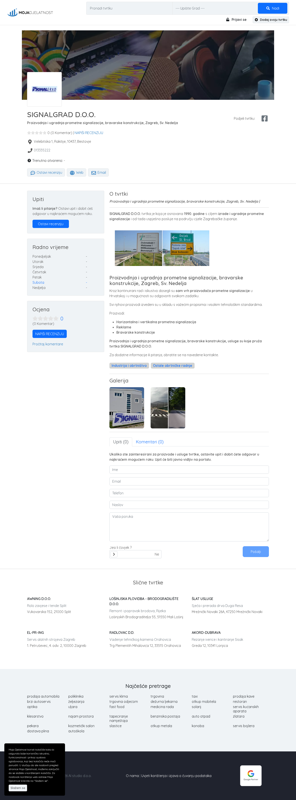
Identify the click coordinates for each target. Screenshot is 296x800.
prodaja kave (243, 696)
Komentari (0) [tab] (150, 441)
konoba (198, 726)
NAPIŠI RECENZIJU (89, 133)
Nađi (275, 8)
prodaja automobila (43, 696)
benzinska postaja (165, 716)
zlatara (238, 716)
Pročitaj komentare (48, 344)
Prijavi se (239, 19)
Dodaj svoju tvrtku (273, 20)
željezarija (76, 701)
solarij (196, 707)
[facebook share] (264, 118)
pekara (33, 726)
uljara (72, 707)
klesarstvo (35, 716)
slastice (115, 726)
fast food (116, 707)
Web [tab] (79, 172)
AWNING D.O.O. (39, 599)
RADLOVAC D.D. (121, 632)
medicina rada (162, 707)
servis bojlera (243, 726)
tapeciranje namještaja (118, 718)
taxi (195, 696)
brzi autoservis (39, 701)
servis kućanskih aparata (246, 709)
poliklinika (75, 696)
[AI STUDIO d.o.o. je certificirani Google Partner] (251, 775)
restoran (240, 701)
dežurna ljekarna (164, 701)
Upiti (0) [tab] (120, 441)
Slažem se (18, 788)
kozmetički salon (81, 726)
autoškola (76, 731)
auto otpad (201, 716)
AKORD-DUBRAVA (206, 632)
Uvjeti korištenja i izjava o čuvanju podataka (176, 776)
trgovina (157, 696)
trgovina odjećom (123, 701)
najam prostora (81, 716)
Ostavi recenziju (49, 172)
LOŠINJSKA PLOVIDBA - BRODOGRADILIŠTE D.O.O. (144, 601)
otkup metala (161, 726)
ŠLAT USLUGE (202, 599)
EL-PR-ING (35, 632)
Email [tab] (101, 172)
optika (32, 707)
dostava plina (38, 731)
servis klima (118, 696)
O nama (132, 776)
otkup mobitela (204, 701)
